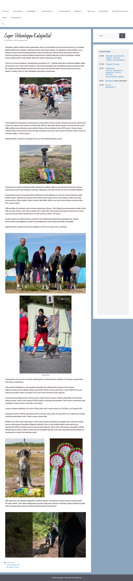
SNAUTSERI (103, 11)
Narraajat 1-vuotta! (13, 567)
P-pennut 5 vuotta (112, 64)
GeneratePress (76, 578)
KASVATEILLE (16, 17)
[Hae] (122, 35)
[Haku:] (108, 35)
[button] (45, 535)
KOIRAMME (31, 11)
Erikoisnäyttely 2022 (13, 565)
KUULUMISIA (18, 11)
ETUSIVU (5, 11)
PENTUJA (91, 11)
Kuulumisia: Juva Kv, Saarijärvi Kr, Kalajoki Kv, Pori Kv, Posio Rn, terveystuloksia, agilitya (111, 72)
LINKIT (4, 17)
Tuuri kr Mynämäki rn (107, 86)
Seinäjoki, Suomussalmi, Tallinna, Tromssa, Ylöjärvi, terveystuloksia (112, 58)
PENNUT (77, 11)
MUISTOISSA (47, 11)
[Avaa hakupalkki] (3, 24)
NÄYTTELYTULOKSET (120, 11)
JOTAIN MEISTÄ (64, 11)
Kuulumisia (10, 562)
